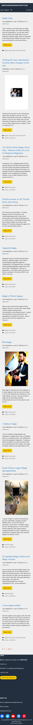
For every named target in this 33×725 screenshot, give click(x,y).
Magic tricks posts (10, 187)
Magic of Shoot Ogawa (12, 296)
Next (10, 649)
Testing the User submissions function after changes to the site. (15, 63)
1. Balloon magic (9, 424)
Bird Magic (7, 342)
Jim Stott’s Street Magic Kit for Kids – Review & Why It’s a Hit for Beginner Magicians (16, 150)
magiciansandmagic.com (11, 660)
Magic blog (7, 18)
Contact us (3, 664)
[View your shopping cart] (11, 10)
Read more (7, 45)
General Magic (8, 544)
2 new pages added (11, 605)
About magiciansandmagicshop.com (11, 702)
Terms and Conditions (16, 723)
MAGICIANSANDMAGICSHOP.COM (15, 5)
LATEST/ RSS (4, 672)
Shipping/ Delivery (5, 711)
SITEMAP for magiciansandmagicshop (11, 668)
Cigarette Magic (9, 248)
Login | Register (4, 10)
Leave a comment (9, 138)
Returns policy (4, 706)
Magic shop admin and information (15, 50)
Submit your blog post (8, 677)
